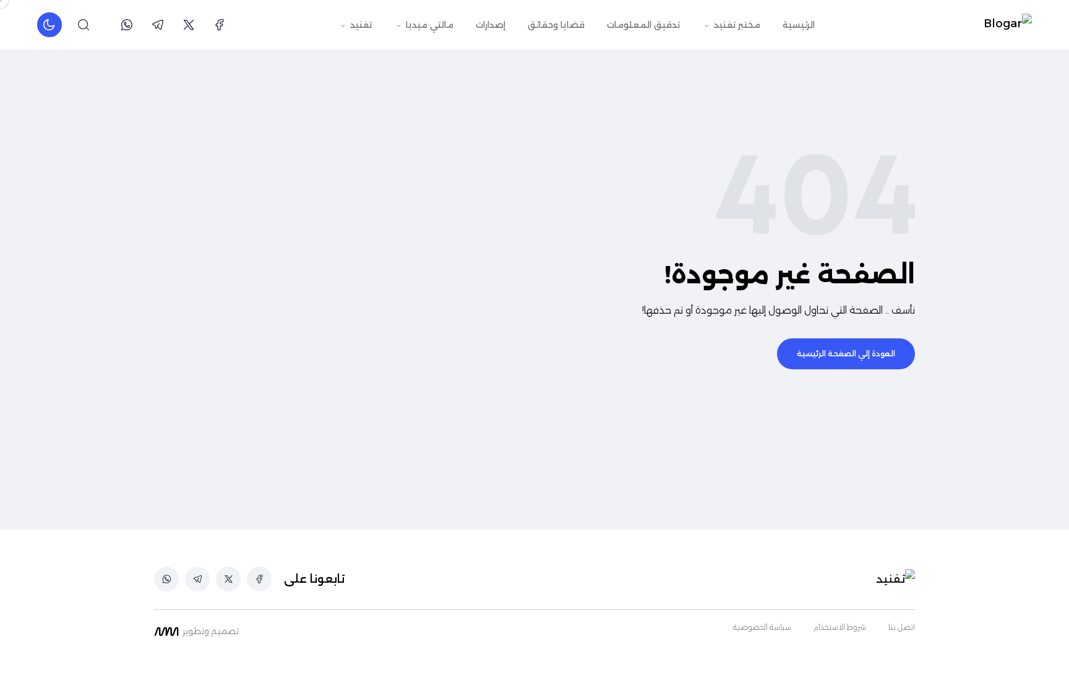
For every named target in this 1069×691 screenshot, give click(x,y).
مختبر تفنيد (735, 24)
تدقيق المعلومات (643, 24)
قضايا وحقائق (556, 24)
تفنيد (360, 24)
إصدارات (490, 24)
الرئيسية (799, 24)
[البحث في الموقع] (83, 24)
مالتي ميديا (428, 24)
